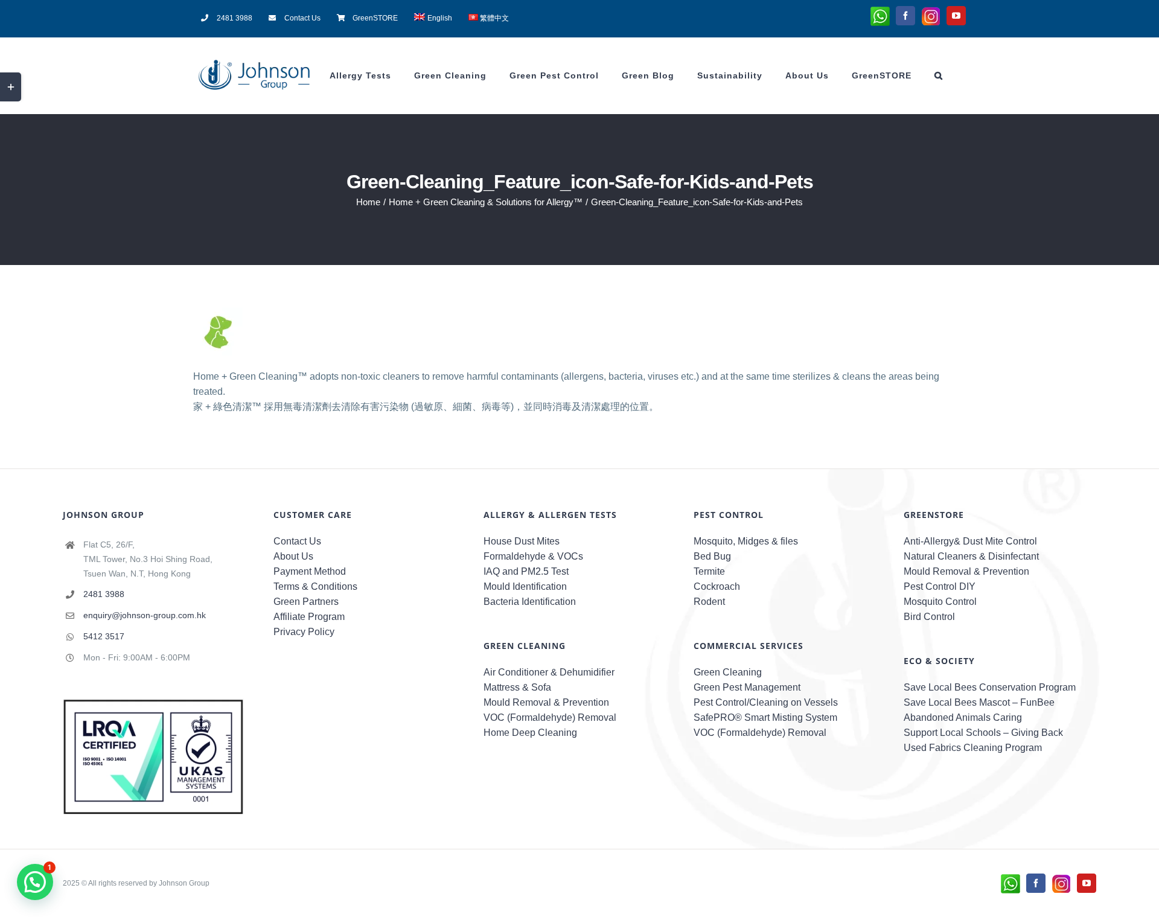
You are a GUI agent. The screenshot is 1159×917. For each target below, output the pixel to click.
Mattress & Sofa (517, 687)
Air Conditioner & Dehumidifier (549, 672)
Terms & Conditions (315, 586)
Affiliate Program (309, 617)
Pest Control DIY (939, 586)
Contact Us (297, 541)
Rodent (709, 601)
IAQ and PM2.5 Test (526, 571)
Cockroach (717, 586)
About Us (293, 556)
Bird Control (929, 617)
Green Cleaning (728, 672)
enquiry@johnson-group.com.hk (144, 615)
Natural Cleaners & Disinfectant (971, 556)
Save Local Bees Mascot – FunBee (979, 702)
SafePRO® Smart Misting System (765, 717)
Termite (709, 571)
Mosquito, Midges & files (746, 541)
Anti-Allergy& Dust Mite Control (970, 541)
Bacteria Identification (530, 601)
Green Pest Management (747, 687)
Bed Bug (712, 556)
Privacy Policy (303, 632)
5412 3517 (103, 636)
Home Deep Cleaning (530, 732)
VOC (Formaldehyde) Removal (550, 717)
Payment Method (309, 571)
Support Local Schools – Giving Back (983, 732)
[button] (938, 75)
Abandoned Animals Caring (963, 717)
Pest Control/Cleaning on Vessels (766, 702)
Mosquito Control (940, 601)
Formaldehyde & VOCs (533, 556)
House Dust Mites (522, 541)
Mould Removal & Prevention (546, 702)
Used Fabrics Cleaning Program (973, 748)
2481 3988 (103, 594)
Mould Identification (525, 586)
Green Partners (306, 601)
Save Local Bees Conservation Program (990, 687)
